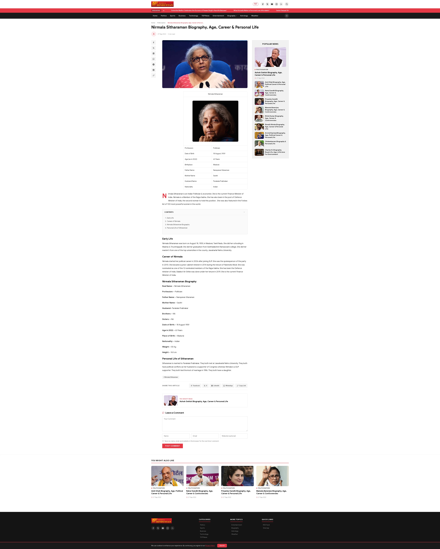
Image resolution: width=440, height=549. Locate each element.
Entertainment (236, 525)
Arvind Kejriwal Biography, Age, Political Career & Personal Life (275, 135)
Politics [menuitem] (164, 16)
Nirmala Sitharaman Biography (178, 225)
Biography (235, 528)
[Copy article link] (153, 75)
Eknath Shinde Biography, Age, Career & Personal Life (275, 127)
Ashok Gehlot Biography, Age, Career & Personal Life (268, 73)
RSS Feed (266, 525)
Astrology (234, 531)
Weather (234, 534)
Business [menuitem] (182, 16)
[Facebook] (263, 4)
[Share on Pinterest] (153, 70)
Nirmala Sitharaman (171, 377)
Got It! (222, 546)
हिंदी (255, 4)
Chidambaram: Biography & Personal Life (275, 143)
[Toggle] (244, 212)
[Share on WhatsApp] (153, 59)
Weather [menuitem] (254, 16)
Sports (202, 528)
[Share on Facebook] (153, 42)
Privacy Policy (210, 546)
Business (203, 531)
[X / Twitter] (267, 4)
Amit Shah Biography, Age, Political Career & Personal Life (275, 84)
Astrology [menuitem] (244, 16)
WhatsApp (229, 386)
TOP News (203, 537)
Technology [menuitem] (193, 16)
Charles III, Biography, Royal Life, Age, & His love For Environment (275, 152)
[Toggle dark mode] (287, 16)
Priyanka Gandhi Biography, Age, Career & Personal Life (275, 101)
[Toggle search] (287, 4)
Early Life (170, 218)
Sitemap (266, 528)
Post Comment (172, 446)
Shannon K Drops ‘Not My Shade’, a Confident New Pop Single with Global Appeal (285, 10)
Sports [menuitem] (172, 16)
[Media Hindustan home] (162, 4)
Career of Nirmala (173, 221)
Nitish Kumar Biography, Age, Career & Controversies (274, 118)
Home (153, 23)
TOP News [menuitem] (205, 16)
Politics (202, 525)
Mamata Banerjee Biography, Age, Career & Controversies (275, 110)
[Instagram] (276, 4)
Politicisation (161, 23)
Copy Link (242, 386)
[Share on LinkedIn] (153, 53)
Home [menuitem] (155, 16)
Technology (204, 534)
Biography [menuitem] (231, 16)
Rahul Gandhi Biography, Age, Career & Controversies (274, 93)
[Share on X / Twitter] (153, 48)
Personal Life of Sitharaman (177, 228)
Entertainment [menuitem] (218, 16)
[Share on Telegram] (153, 64)
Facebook (196, 386)
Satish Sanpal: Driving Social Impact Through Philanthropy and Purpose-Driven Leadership (218, 10)
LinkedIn (216, 386)
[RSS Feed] (281, 4)
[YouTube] (272, 4)
